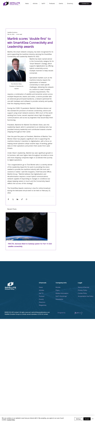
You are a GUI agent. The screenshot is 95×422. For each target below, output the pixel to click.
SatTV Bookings (61, 296)
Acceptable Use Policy (85, 296)
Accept (87, 419)
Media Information (62, 293)
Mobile (58, 287)
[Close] (93, 419)
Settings (78, 419)
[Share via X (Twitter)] (13, 199)
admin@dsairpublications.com (41, 312)
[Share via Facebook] (8, 199)
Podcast (41, 296)
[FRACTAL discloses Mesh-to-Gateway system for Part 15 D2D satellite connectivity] (31, 226)
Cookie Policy (82, 293)
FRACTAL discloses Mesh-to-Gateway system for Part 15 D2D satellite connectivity (30, 245)
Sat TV (41, 293)
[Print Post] (26, 199)
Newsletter (59, 299)
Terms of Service (83, 287)
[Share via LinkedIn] (17, 199)
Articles (41, 290)
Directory (42, 302)
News (41, 287)
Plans (57, 290)
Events (41, 299)
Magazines (42, 305)
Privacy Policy (82, 290)
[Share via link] (22, 199)
